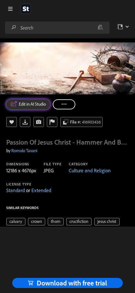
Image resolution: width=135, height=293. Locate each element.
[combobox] (57, 27)
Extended (41, 190)
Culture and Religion (90, 170)
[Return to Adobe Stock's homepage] (26, 9)
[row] (15, 221)
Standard (15, 190)
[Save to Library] (11, 122)
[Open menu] (10, 9)
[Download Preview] (25, 122)
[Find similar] (100, 28)
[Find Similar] (38, 122)
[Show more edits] (64, 104)
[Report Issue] (52, 122)
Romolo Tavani (24, 150)
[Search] (13, 27)
